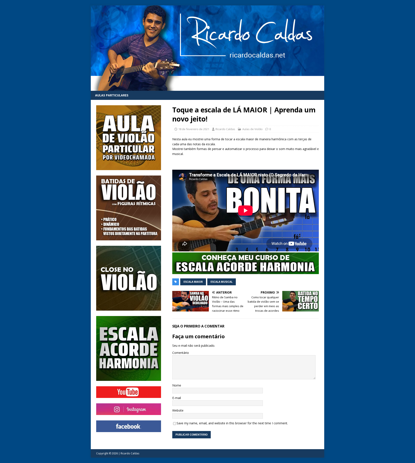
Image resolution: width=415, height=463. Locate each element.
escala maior (193, 282)
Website (178, 410)
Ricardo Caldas (225, 129)
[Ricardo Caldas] (207, 88)
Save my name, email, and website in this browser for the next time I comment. (232, 423)
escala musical (222, 282)
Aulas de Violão (252, 129)
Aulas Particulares (111, 95)
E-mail (176, 398)
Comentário (180, 353)
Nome (176, 385)
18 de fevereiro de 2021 (193, 129)
